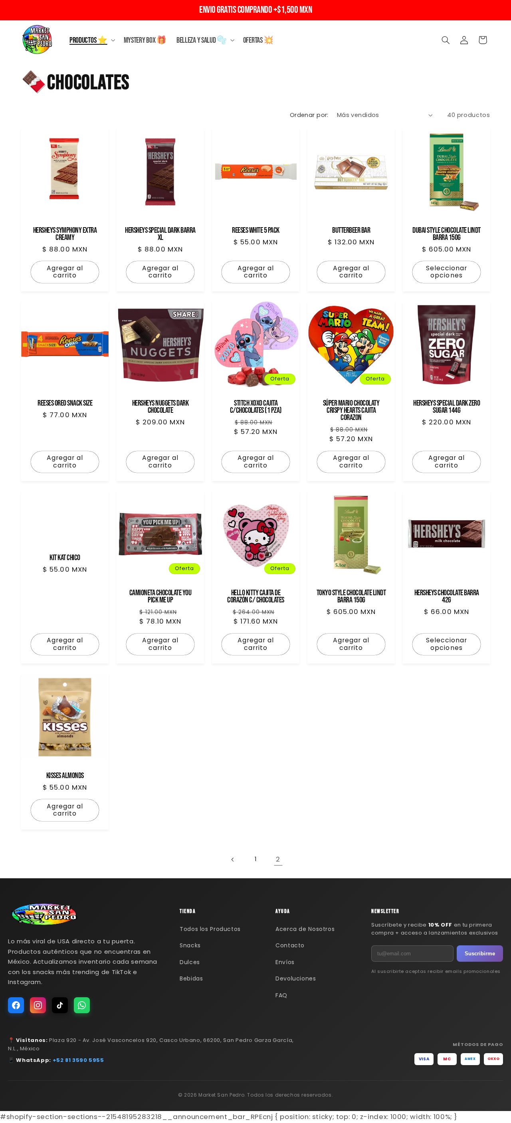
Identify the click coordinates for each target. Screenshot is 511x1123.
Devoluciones (295, 978)
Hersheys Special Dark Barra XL (160, 234)
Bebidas (191, 978)
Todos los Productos (210, 929)
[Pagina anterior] (233, 859)
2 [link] (278, 859)
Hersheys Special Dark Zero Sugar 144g (446, 407)
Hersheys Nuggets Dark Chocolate (160, 407)
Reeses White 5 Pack (255, 230)
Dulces (190, 962)
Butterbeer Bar (351, 230)
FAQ (281, 995)
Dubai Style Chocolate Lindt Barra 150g (446, 234)
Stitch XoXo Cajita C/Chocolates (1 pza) (255, 407)
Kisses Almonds (64, 775)
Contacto (290, 945)
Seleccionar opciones (446, 271)
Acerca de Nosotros (305, 929)
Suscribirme (480, 954)
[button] (91, 40)
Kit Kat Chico (65, 558)
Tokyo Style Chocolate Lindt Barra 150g (351, 597)
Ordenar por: (309, 115)
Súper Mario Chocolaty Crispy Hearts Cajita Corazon (351, 410)
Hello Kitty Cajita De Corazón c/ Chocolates (255, 597)
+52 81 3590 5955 (78, 1060)
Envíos (285, 962)
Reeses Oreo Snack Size (65, 403)
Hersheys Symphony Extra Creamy (65, 234)
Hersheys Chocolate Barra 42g (446, 597)
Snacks (190, 945)
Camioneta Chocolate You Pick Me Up (160, 597)
